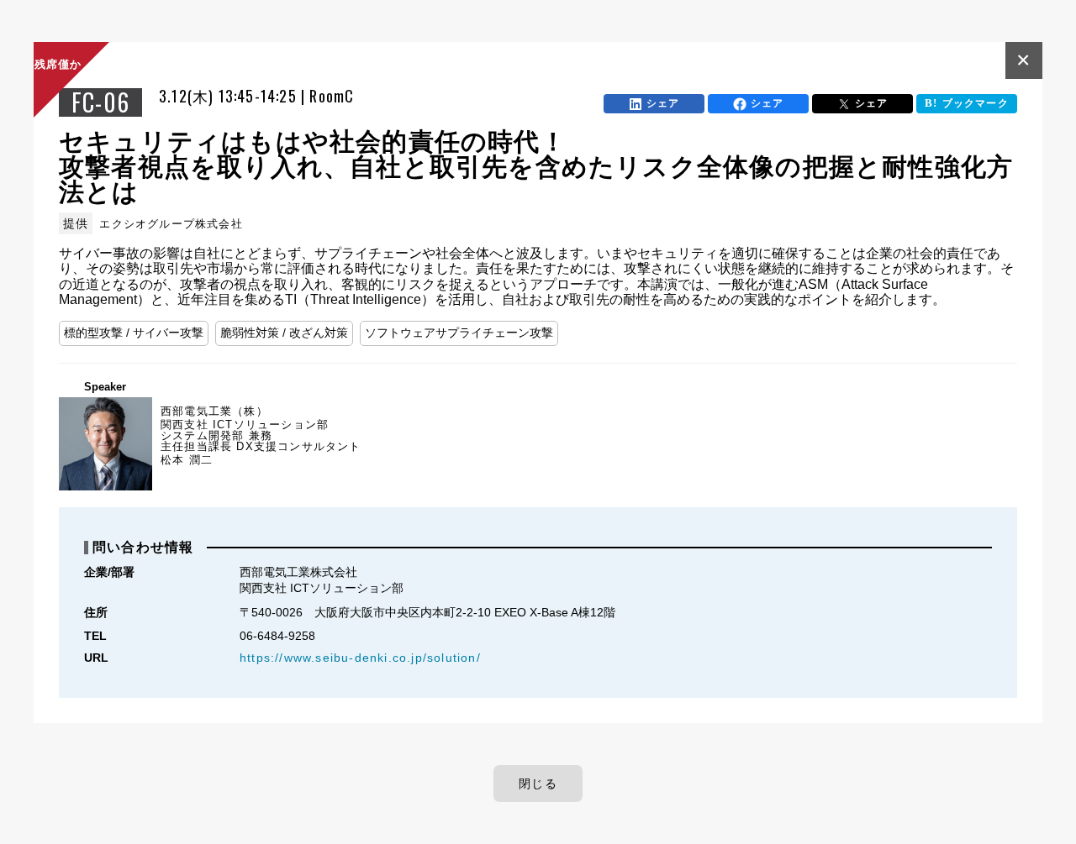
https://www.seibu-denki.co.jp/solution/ (360, 657)
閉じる (538, 783)
